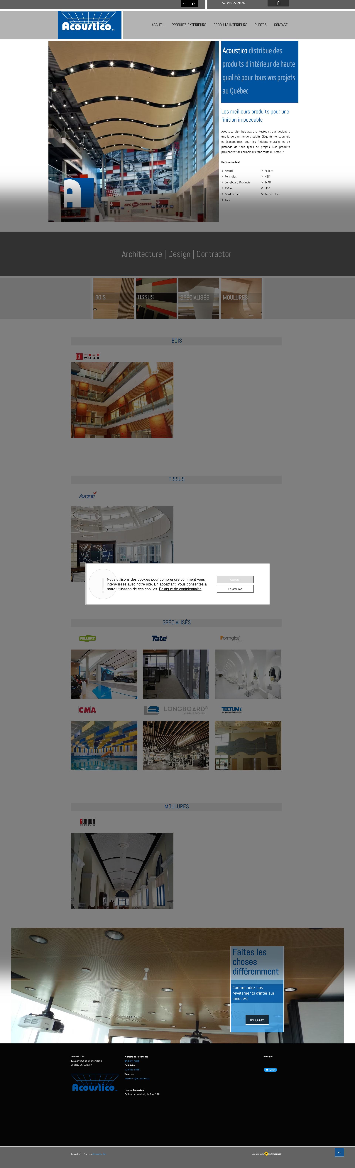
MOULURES (235, 297)
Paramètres (235, 589)
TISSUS (145, 297)
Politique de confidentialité (180, 588)
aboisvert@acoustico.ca (137, 1078)
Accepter (235, 579)
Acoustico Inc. (99, 1154)
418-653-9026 (132, 1061)
